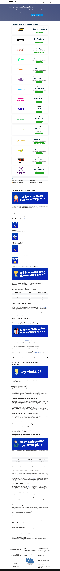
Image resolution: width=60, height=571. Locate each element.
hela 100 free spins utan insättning (41, 467)
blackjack (22, 508)
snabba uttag (27, 340)
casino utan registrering (29, 474)
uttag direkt (33, 478)
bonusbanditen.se (42, 354)
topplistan (26, 218)
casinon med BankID (39, 343)
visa (13, 16)
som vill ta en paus (22, 489)
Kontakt (47, 2)
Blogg (50, 2)
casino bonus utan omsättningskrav (31, 312)
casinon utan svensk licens (39, 352)
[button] (30, 318)
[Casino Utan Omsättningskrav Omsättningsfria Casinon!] (12, 2)
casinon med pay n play (42, 307)
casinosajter (29, 486)
